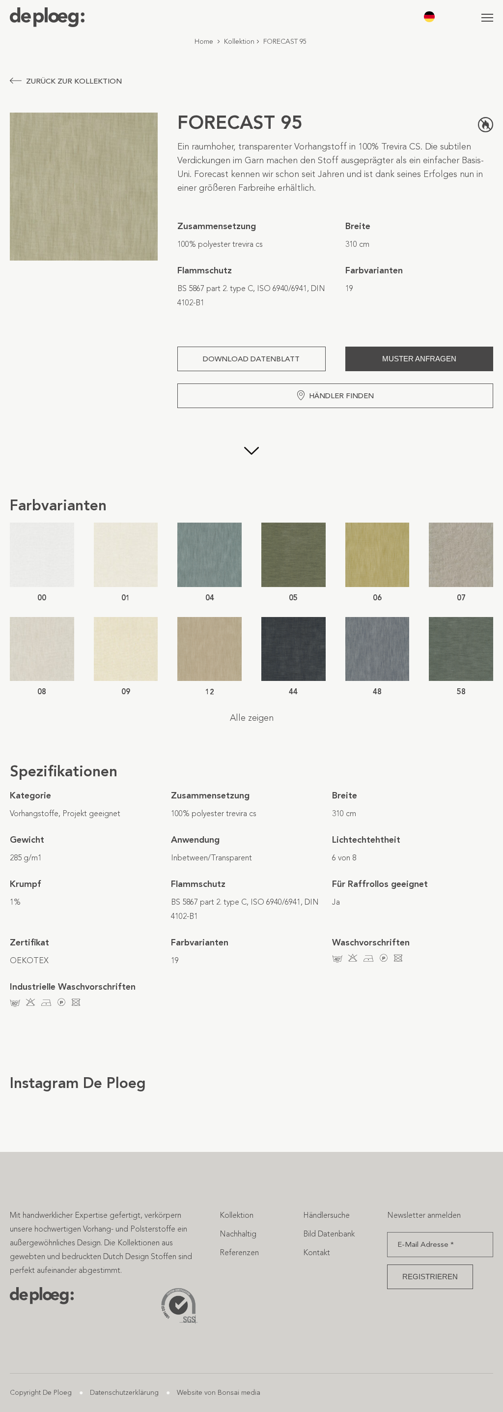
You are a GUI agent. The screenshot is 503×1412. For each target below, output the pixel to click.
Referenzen (239, 1252)
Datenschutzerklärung (124, 1392)
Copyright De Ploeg (41, 1392)
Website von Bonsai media (218, 1392)
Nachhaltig (238, 1233)
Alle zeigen (252, 717)
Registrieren (430, 1276)
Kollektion (239, 41)
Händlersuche (326, 1215)
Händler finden (341, 395)
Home (204, 41)
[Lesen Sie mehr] (251, 451)
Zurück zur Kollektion (74, 81)
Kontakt (316, 1252)
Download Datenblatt (251, 358)
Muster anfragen (419, 358)
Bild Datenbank (329, 1233)
